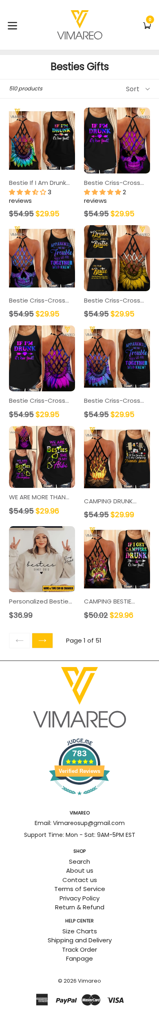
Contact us (79, 880)
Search (79, 861)
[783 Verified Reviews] (79, 799)
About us (79, 870)
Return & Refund (79, 907)
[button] (28, 192)
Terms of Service (79, 889)
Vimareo (89, 981)
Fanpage (79, 958)
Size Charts (79, 931)
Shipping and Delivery (80, 940)
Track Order (79, 949)
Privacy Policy (79, 898)
